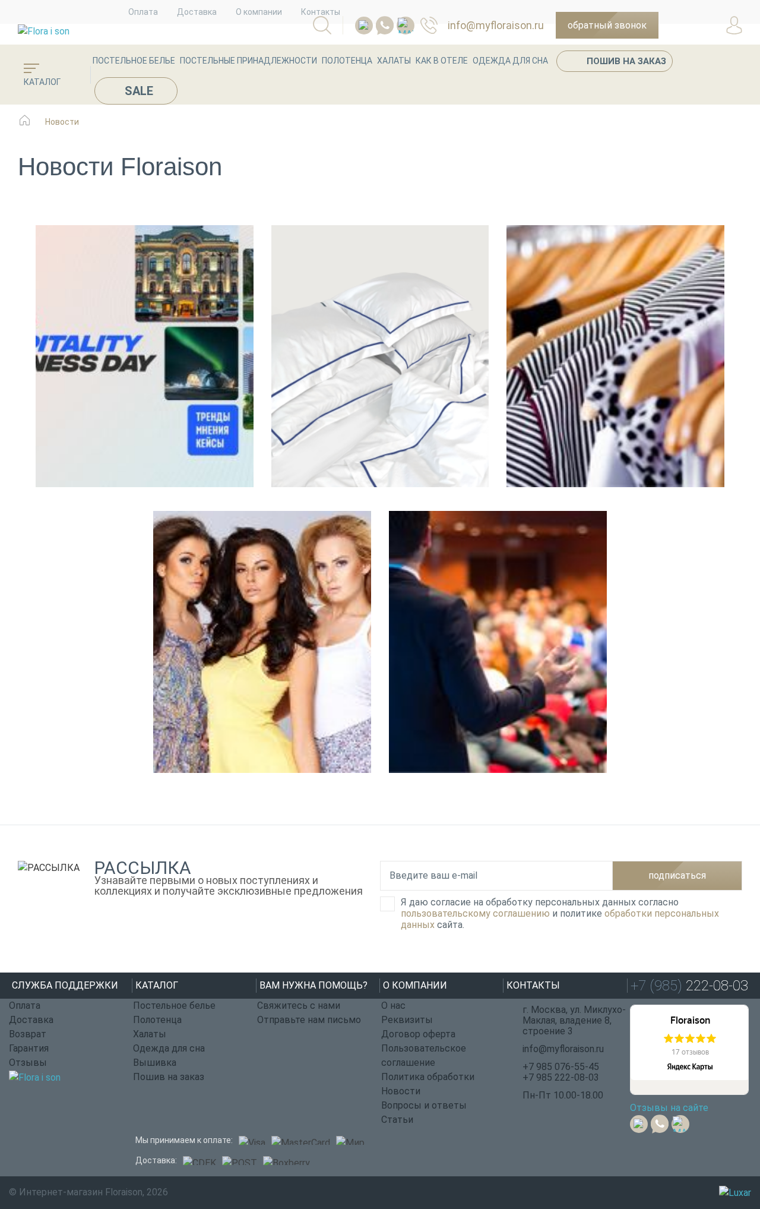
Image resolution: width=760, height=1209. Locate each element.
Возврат (27, 1034)
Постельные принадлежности (248, 60)
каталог (42, 82)
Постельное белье (134, 60)
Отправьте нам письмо (309, 1019)
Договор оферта (418, 1034)
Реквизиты (407, 1019)
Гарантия (29, 1048)
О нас (393, 1005)
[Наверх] (721, 1135)
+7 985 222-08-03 (560, 1077)
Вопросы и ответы (424, 1105)
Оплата (143, 12)
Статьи (397, 1119)
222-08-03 (434, 25)
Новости (400, 1091)
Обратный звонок (607, 25)
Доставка (197, 12)
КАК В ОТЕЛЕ (442, 60)
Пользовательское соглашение (423, 1055)
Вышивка (154, 1062)
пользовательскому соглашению (475, 913)
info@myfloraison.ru (496, 25)
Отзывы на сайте (669, 1107)
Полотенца (347, 60)
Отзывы (28, 1062)
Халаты (394, 60)
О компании (259, 12)
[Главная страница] (24, 126)
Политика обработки (427, 1076)
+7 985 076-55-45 (560, 1066)
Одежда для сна (510, 60)
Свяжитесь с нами (298, 1005)
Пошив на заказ (626, 61)
